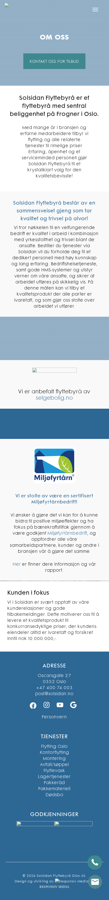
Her (17, 564)
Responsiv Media (54, 887)
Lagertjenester (54, 776)
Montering (54, 758)
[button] (95, 9)
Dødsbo (54, 794)
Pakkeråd (54, 782)
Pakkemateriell (54, 788)
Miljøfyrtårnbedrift (67, 533)
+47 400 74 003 (54, 687)
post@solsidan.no (54, 693)
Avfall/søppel (54, 764)
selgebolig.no (54, 398)
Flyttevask (54, 770)
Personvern (54, 716)
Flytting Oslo (54, 746)
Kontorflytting (54, 752)
